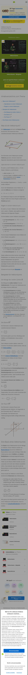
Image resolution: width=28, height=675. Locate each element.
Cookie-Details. (5, 627)
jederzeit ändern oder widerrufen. (12, 642)
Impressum (19, 672)
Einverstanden (14, 651)
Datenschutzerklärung (16, 626)
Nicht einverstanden (14, 663)
